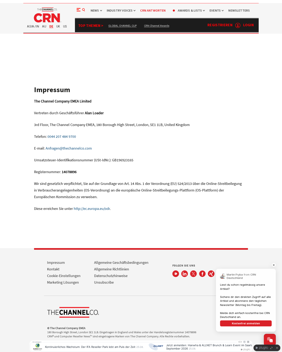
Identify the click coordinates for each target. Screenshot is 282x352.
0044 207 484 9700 (61, 136)
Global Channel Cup (122, 25)
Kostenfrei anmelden (246, 323)
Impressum (56, 262)
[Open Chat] (270, 340)
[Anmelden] (238, 25)
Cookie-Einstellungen (64, 275)
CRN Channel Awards (156, 25)
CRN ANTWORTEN (153, 10)
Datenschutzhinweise (111, 275)
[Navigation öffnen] (80, 11)
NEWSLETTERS (239, 10)
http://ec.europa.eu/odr (92, 208)
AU (44, 26)
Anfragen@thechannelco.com (69, 148)
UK (58, 26)
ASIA (30, 26)
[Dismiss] (274, 265)
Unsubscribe (104, 282)
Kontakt (53, 269)
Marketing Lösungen (63, 282)
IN (37, 26)
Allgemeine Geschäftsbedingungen (121, 262)
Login (248, 25)
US (65, 26)
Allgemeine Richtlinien (111, 269)
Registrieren (219, 25)
